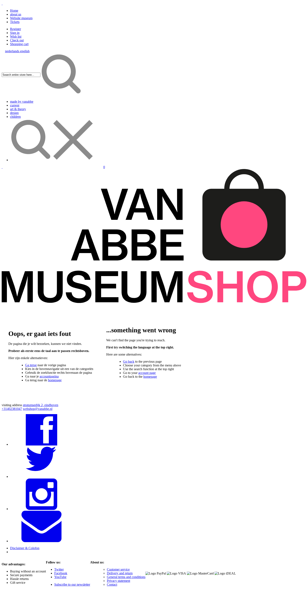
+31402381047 (12, 409)
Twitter (59, 569)
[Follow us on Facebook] (41, 444)
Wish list (15, 36)
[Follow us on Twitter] (41, 476)
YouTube (60, 577)
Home (14, 10)
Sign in (14, 33)
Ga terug (31, 365)
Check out (17, 40)
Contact (112, 584)
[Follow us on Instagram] (41, 509)
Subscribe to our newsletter (72, 584)
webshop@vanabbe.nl (37, 409)
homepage (55, 380)
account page (147, 373)
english (25, 51)
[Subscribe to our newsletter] (41, 541)
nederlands (12, 51)
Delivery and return (120, 573)
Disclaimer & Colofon (24, 548)
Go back (128, 361)
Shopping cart (19, 44)
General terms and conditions (126, 577)
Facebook (60, 573)
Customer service (118, 569)
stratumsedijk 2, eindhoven (40, 405)
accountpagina (49, 376)
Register (15, 29)
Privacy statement (118, 580)
